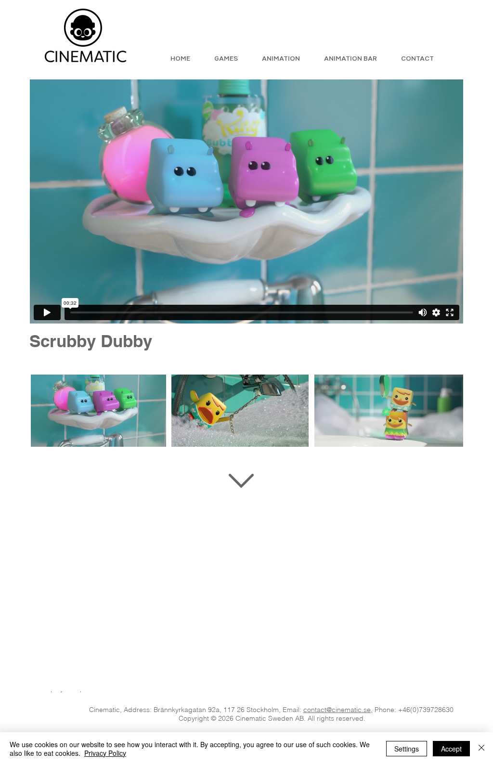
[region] (247, 528)
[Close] (481, 748)
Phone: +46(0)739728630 (414, 709)
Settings (406, 748)
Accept (451, 748)
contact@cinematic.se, (338, 709)
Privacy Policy (105, 753)
